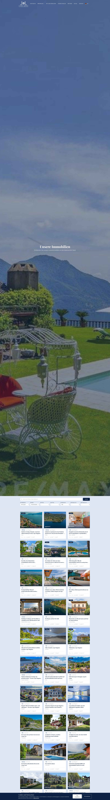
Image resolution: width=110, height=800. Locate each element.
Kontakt (81, 3)
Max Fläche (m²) (84, 502)
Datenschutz (36, 798)
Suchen (86, 499)
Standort (32, 502)
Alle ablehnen (87, 796)
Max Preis (52, 502)
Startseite (33, 3)
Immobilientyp (23, 502)
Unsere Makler (62, 3)
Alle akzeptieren (77, 796)
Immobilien (40, 3)
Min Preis (42, 502)
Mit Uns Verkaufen (51, 3)
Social (75, 3)
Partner (70, 3)
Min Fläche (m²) (73, 502)
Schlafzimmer (63, 502)
